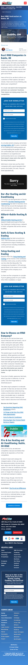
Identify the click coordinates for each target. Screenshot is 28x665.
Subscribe (14, 136)
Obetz (3, 631)
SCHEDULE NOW (17, 532)
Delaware (4, 622)
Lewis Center (5, 627)
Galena (16, 615)
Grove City (17, 622)
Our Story (17, 561)
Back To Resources (6, 12)
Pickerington (5, 636)
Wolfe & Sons (5, 238)
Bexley (3, 613)
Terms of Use (14, 649)
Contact (16, 563)
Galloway (16, 618)
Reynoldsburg (18, 627)
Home (2, 7)
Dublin (3, 625)
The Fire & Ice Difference (17, 488)
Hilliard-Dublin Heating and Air (11, 220)
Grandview (17, 620)
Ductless (17, 559)
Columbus (4, 620)
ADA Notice (14, 644)
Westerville (17, 634)
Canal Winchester (6, 618)
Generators (17, 556)
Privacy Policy (19, 132)
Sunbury (16, 629)
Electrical (17, 554)
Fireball (16, 565)
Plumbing (17, 552)
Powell (3, 639)
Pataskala (4, 634)
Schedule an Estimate (14, 505)
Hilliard (16, 625)
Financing (4, 554)
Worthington (17, 639)
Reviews (3, 563)
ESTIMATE (8, 532)
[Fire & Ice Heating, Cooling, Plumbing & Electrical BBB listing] (17, 538)
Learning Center (10, 7)
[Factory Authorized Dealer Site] (21, 538)
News (2, 565)
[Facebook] (6, 538)
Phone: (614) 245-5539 (8, 526)
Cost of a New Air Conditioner (12, 417)
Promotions (4, 556)
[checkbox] (4, 118)
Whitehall (16, 636)
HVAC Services (18, 550)
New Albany (4, 629)
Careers (16, 567)
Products (4, 561)
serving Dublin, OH (7, 145)
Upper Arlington (19, 632)
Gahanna (16, 613)
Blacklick (4, 615)
